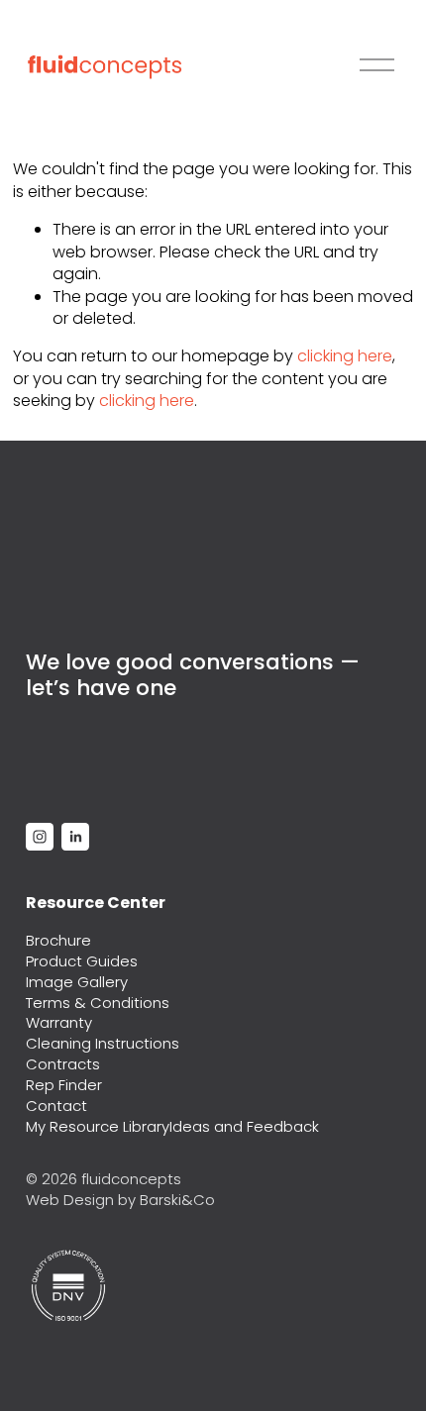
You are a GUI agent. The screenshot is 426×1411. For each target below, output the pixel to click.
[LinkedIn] (75, 837)
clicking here (344, 356)
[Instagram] (39, 837)
